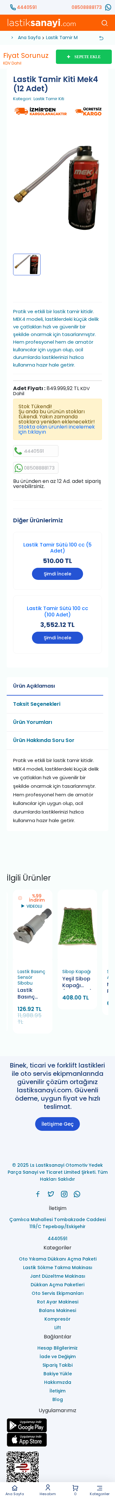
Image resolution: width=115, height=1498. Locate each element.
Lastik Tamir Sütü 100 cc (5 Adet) (57, 547)
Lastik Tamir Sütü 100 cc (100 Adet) (57, 611)
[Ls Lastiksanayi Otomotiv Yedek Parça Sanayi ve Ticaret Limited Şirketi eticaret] (57, 1471)
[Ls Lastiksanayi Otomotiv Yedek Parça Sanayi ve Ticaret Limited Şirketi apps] (57, 1440)
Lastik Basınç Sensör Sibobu (31, 977)
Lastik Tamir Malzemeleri (73, 37)
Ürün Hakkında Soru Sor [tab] (43, 740)
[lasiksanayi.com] (38, 1194)
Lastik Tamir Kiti (49, 99)
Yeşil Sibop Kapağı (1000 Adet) (77, 982)
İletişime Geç (57, 1124)
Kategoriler (100, 1493)
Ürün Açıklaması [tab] (34, 686)
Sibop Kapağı (76, 971)
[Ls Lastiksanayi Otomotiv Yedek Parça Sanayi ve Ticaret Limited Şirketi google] (57, 1425)
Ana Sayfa (14, 1493)
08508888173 (87, 7)
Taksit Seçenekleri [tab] (36, 704)
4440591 (27, 7)
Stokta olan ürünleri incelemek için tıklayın (57, 429)
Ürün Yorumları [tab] (32, 722)
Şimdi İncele (57, 574)
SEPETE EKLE (87, 57)
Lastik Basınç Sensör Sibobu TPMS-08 (29, 994)
